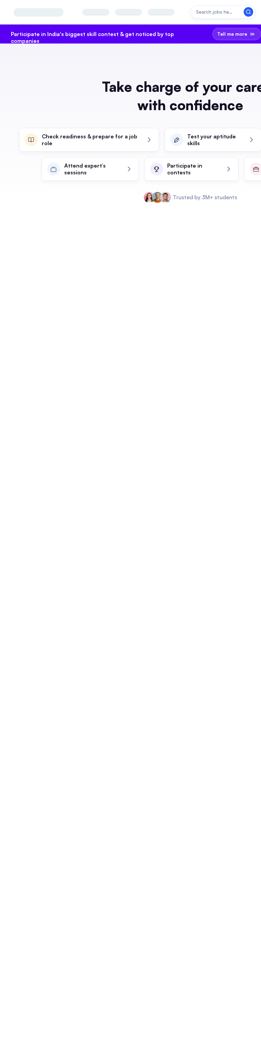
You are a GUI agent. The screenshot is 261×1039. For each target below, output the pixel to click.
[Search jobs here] (223, 11)
